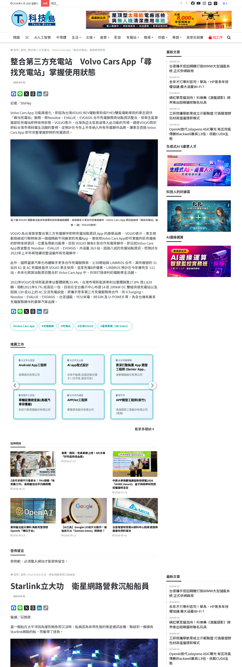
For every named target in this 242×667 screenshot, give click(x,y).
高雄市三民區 (27, 395)
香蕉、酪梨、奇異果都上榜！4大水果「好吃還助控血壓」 (83, 454)
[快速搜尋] (229, 37)
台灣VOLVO (86, 326)
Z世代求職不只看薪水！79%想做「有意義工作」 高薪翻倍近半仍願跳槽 (32, 482)
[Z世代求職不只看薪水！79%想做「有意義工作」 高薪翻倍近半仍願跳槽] (33, 464)
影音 (117, 37)
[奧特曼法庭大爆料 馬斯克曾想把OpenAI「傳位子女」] (33, 510)
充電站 (131, 37)
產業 (103, 37)
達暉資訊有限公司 (29, 374)
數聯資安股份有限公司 (80, 409)
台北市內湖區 (76, 395)
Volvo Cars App (25, 326)
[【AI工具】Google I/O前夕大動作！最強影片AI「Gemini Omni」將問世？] (84, 510)
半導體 (61, 37)
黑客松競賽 (194, 37)
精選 (16, 37)
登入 (225, 3)
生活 (75, 37)
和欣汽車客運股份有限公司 (34, 409)
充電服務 (48, 326)
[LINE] (210, 3)
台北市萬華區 (125, 360)
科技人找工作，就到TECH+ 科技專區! (79, 3)
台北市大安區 (27, 360)
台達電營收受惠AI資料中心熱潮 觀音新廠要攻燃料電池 (135, 529)
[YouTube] (198, 3)
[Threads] (215, 3)
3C (27, 37)
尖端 (89, 37)
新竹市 (121, 395)
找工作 (217, 37)
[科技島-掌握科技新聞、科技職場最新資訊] (33, 18)
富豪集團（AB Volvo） (116, 326)
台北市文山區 (76, 360)
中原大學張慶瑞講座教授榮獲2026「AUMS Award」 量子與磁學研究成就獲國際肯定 (134, 484)
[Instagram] (204, 3)
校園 (161, 37)
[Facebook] (193, 3)
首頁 (16, 50)
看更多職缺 (143, 428)
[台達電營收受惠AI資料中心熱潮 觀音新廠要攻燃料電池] (135, 510)
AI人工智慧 (42, 37)
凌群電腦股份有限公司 (129, 374)
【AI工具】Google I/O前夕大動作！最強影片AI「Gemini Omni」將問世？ (84, 529)
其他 (23, 50)
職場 (147, 37)
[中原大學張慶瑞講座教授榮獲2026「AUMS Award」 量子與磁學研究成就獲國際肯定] (135, 464)
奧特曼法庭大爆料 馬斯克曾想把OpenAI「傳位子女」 (29, 529)
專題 (175, 37)
